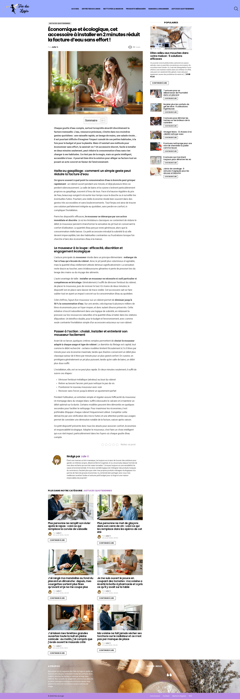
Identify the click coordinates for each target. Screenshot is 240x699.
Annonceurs (155, 696)
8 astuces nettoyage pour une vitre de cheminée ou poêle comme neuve (177, 145)
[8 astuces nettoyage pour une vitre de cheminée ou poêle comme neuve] (156, 146)
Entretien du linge (91, 9)
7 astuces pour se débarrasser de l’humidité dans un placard (175, 92)
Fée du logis (169, 681)
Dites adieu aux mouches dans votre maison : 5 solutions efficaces (169, 56)
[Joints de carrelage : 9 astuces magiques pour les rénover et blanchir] (156, 172)
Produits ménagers (136, 9)
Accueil (75, 9)
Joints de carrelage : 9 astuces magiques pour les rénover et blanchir (176, 170)
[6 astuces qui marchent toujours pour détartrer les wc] (156, 160)
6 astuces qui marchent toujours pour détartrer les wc (177, 158)
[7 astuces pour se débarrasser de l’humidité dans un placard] (156, 93)
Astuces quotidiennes (183, 9)
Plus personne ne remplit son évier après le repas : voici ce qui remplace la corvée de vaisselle (69, 526)
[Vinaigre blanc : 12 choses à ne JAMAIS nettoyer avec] (156, 135)
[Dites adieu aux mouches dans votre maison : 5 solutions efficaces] (171, 38)
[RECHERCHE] (236, 9)
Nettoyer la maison (113, 9)
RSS (190, 696)
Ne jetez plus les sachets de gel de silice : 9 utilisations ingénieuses (176, 106)
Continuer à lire (57, 540)
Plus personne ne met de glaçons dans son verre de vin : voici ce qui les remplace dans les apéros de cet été (119, 527)
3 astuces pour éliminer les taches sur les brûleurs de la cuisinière (176, 120)
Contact (166, 696)
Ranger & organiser (158, 9)
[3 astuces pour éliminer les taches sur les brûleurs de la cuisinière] (156, 121)
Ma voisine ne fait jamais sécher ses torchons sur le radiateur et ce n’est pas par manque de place (119, 636)
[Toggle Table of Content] (101, 120)
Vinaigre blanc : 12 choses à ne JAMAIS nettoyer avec (177, 133)
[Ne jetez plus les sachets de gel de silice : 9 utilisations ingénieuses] (156, 107)
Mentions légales (179, 696)
